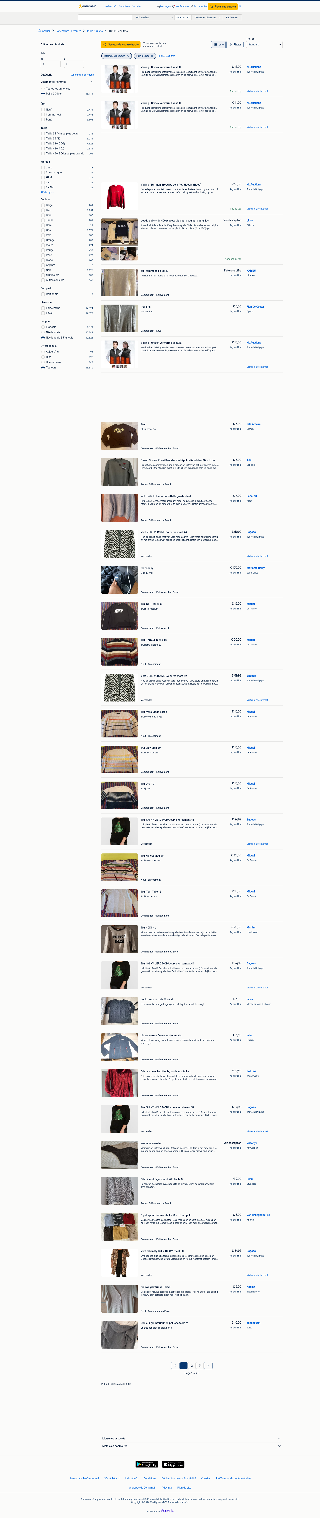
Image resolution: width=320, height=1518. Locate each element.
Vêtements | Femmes (114, 56)
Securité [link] (136, 6)
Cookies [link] (205, 1478)
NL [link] (240, 6)
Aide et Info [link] (111, 6)
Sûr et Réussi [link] (112, 1478)
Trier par (250, 38)
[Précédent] (175, 1365)
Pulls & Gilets (142, 56)
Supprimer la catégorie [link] (82, 74)
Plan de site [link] (184, 1487)
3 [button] (200, 1365)
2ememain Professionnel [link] (84, 1478)
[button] (180, 6)
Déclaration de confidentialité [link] (179, 1478)
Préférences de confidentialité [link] (233, 1478)
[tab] (218, 44)
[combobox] (105, 17)
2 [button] (192, 1365)
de (42, 58)
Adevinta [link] (167, 1487)
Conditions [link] (124, 6)
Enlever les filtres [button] (166, 56)
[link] (90, 6)
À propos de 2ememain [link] (142, 1487)
